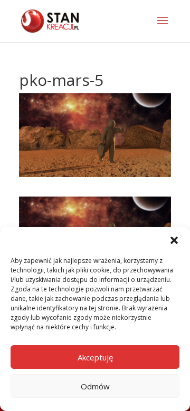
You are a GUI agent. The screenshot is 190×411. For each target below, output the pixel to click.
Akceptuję (95, 357)
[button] (174, 240)
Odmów (95, 386)
